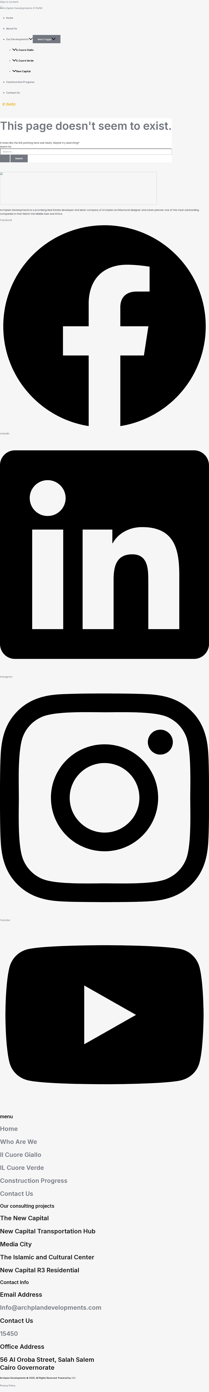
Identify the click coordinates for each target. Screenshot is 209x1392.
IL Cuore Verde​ (22, 1167)
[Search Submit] (5, 158)
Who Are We (18, 1141)
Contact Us (13, 92)
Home (9, 18)
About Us (11, 28)
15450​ (9, 1333)
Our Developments (17, 39)
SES (73, 1378)
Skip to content (9, 2)
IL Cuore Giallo (25, 50)
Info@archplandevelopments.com (50, 1307)
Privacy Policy (7, 1385)
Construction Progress (20, 82)
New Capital (23, 71)
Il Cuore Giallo (20, 1154)
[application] (31, 39)
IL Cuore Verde (25, 60)
